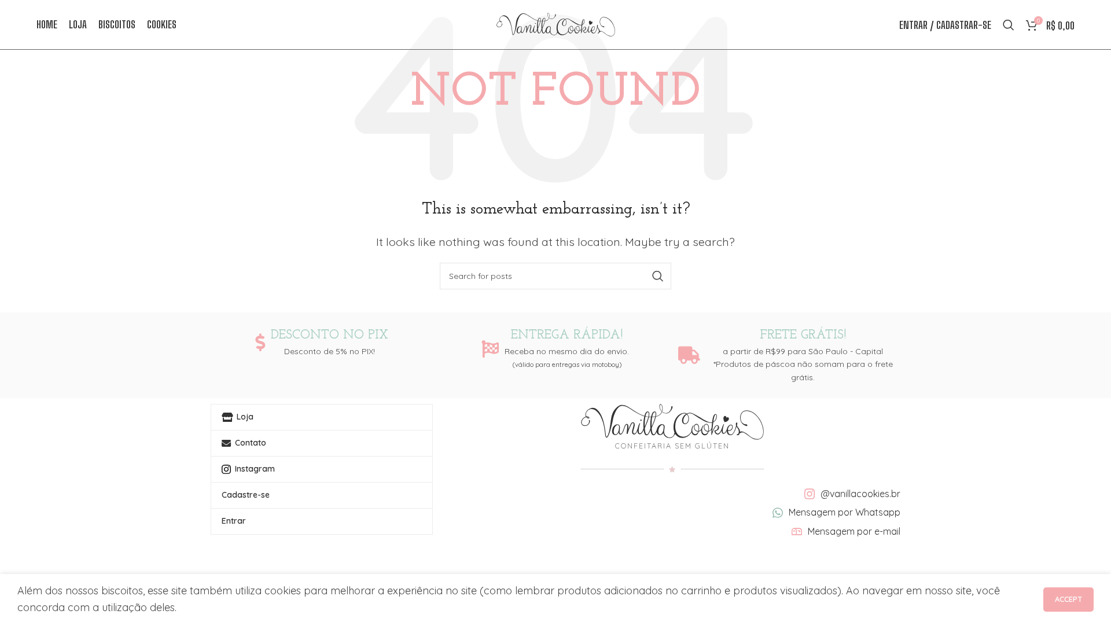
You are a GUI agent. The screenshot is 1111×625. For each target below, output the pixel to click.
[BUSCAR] (658, 276)
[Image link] (672, 421)
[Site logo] (555, 23)
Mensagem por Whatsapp (844, 512)
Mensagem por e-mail (854, 531)
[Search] (1008, 24)
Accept (1068, 599)
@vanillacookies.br (860, 493)
